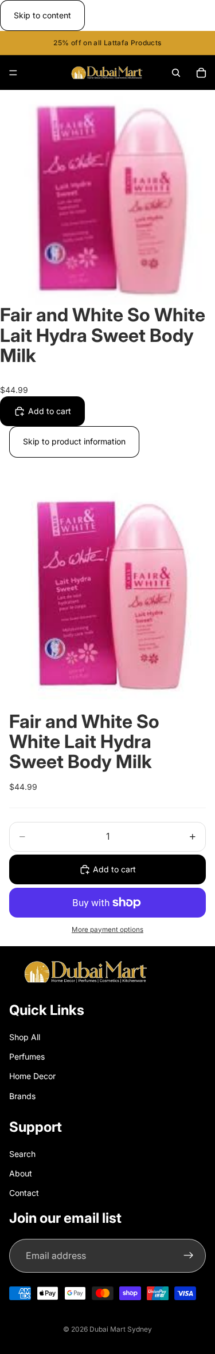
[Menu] (13, 73)
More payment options (107, 930)
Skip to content (42, 15)
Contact (24, 1193)
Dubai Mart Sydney (120, 1329)
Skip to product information (74, 441)
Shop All (24, 1037)
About (20, 1173)
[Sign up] (189, 1256)
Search (22, 1154)
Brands (22, 1096)
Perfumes (27, 1056)
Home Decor (32, 1076)
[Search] (176, 72)
